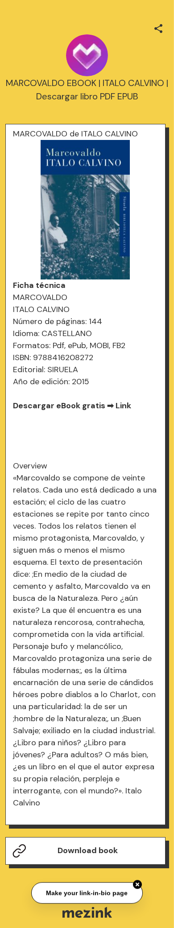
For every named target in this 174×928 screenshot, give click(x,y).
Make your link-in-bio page (87, 892)
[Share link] (158, 27)
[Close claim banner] (137, 884)
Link (123, 405)
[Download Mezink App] (87, 912)
